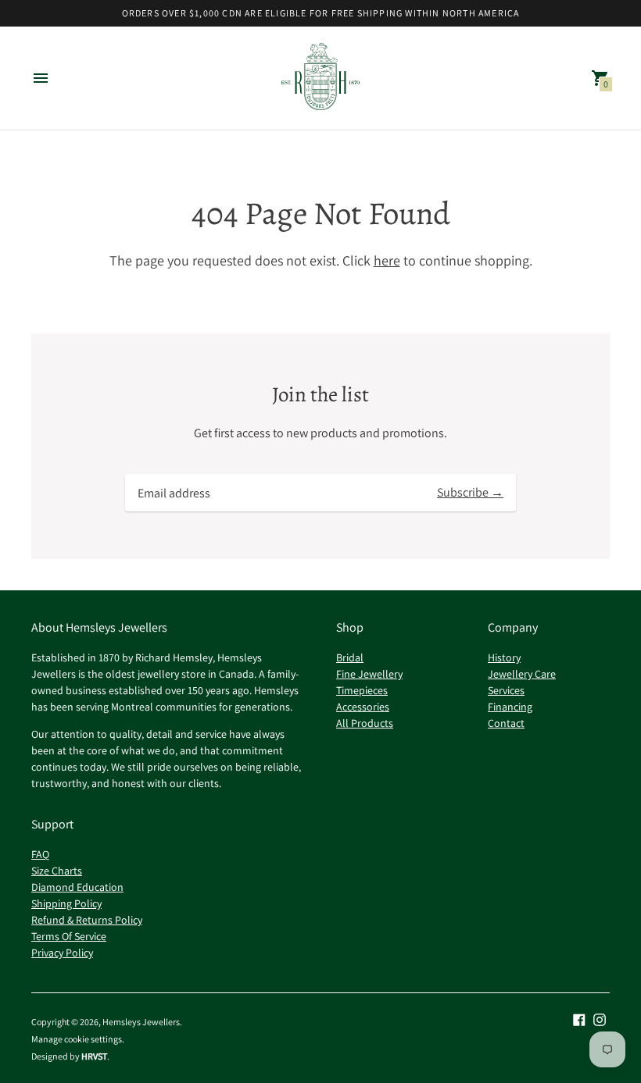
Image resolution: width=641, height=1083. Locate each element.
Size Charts (56, 871)
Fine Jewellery (369, 674)
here (387, 260)
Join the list (320, 394)
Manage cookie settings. (77, 1039)
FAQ (40, 854)
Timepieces (362, 690)
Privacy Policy (62, 953)
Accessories (362, 707)
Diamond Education (77, 887)
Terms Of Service (68, 936)
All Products (364, 723)
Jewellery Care (522, 674)
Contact (506, 723)
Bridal (349, 657)
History (504, 657)
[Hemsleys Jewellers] (320, 78)
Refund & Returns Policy (86, 920)
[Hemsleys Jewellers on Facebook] (579, 1018)
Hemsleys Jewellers (141, 1022)
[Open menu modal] (40, 78)
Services (506, 690)
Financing (510, 707)
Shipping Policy (66, 903)
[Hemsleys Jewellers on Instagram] (599, 1018)
